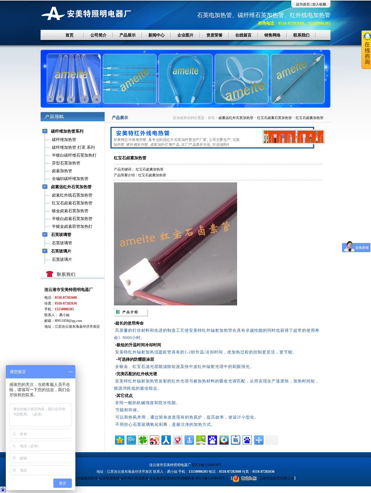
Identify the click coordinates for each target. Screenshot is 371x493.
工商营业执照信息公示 (276, 478)
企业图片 (185, 35)
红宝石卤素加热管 (309, 118)
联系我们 (301, 35)
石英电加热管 (109, 478)
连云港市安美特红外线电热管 (171, 478)
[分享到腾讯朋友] (142, 439)
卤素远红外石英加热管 (236, 118)
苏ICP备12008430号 (207, 465)
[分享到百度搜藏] (212, 439)
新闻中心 (156, 35)
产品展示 (127, 35)
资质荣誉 (214, 35)
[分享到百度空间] (200, 439)
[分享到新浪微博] (154, 439)
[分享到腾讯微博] (131, 439)
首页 (70, 35)
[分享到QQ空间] (119, 439)
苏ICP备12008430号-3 (211, 478)
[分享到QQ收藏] (223, 439)
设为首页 (303, 4)
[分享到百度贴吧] (235, 439)
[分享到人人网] (165, 439)
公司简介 (98, 35)
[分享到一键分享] (188, 439)
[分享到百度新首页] (246, 439)
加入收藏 (319, 4)
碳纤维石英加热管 (134, 478)
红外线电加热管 (86, 478)
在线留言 (243, 35)
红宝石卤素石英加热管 (274, 118)
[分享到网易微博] (177, 439)
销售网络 (272, 35)
